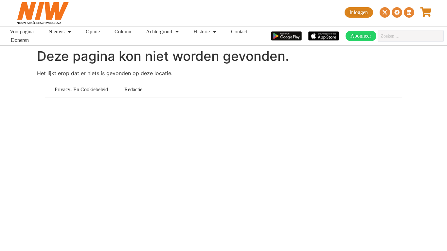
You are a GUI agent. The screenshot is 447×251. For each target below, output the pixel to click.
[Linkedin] (409, 12)
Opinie (93, 31)
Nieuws (56, 31)
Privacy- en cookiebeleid (81, 89)
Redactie (133, 89)
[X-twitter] (385, 12)
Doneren (20, 40)
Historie (201, 31)
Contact (239, 31)
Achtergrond (159, 31)
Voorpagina (22, 31)
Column (123, 31)
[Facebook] (397, 12)
